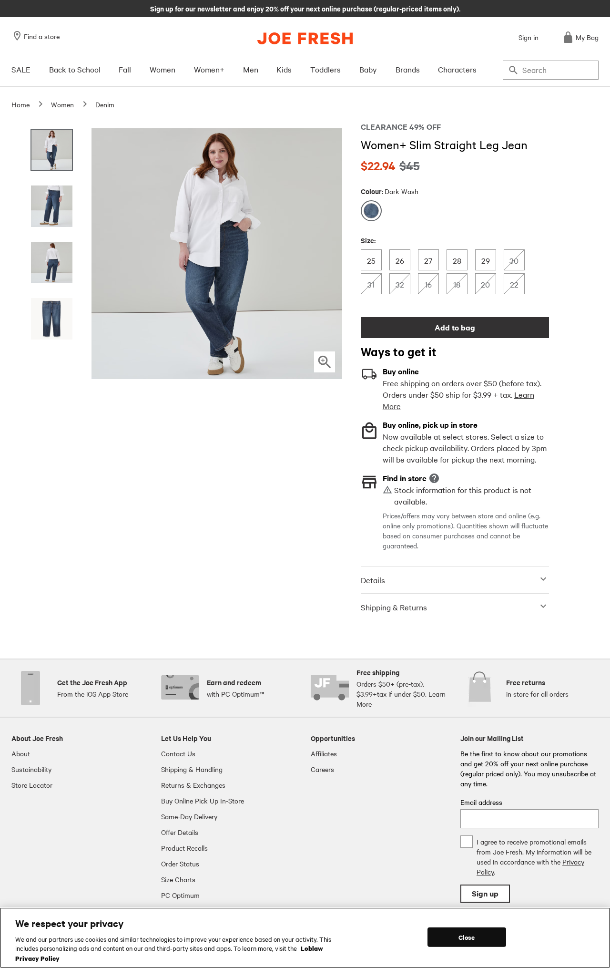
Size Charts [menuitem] (178, 879)
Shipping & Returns (394, 607)
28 (459, 260)
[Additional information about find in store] (434, 478)
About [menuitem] (20, 753)
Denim (104, 104)
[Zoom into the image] (324, 361)
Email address (481, 802)
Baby (368, 69)
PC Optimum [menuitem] (180, 895)
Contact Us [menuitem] (178, 753)
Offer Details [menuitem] (179, 832)
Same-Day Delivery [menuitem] (189, 816)
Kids (284, 69)
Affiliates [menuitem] (324, 753)
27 (431, 260)
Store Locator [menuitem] (31, 785)
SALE (20, 69)
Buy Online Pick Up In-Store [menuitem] (202, 800)
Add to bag (455, 327)
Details (373, 580)
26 (402, 260)
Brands (408, 69)
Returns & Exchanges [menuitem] (193, 785)
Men (250, 69)
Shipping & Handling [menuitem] (192, 769)
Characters (457, 69)
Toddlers (325, 69)
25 (373, 260)
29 (488, 260)
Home (20, 104)
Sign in (528, 37)
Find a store (42, 36)
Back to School (75, 69)
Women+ (209, 69)
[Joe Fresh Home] (305, 38)
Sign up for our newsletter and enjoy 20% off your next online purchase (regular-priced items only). (305, 8)
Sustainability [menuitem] (31, 769)
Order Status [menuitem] (180, 863)
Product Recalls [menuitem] (184, 848)
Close (466, 936)
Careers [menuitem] (322, 769)
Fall (125, 69)
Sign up (485, 893)
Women (162, 69)
